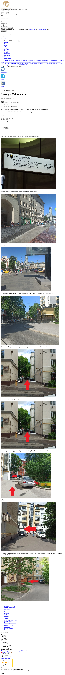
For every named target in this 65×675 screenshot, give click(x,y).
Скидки (6, 48)
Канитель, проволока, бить (15, 62)
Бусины (33, 60)
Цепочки (60, 63)
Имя (2, 22)
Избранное (7, 627)
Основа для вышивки (49, 62)
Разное (2, 65)
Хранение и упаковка (51, 63)
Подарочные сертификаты (12, 65)
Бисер (29, 60)
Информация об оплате (10, 623)
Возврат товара (8, 621)
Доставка (6, 43)
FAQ (5, 46)
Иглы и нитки (60, 60)
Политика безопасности (10, 606)
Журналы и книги (51, 60)
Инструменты (4, 62)
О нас (5, 614)
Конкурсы (6, 51)
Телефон (3, 25)
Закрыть (3, 28)
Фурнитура (42, 63)
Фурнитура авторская (21, 63)
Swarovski (38, 60)
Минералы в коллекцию (15, 60)
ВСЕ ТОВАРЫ (23, 65)
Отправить (9, 28)
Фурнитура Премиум (33, 63)
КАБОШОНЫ (4, 60)
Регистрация (7, 58)
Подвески (24, 60)
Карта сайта (7, 609)
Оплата (6, 45)
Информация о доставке (10, 620)
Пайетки (58, 62)
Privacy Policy (31, 29)
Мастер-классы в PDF (38, 62)
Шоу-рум (6, 49)
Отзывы (6, 52)
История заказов (8, 628)
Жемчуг (43, 60)
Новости (6, 42)
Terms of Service (42, 29)
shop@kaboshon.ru (5, 658)
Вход (5, 56)
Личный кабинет (8, 625)
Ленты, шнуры (27, 62)
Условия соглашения (9, 607)
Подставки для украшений (8, 63)
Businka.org (7, 53)
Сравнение (7, 55)
